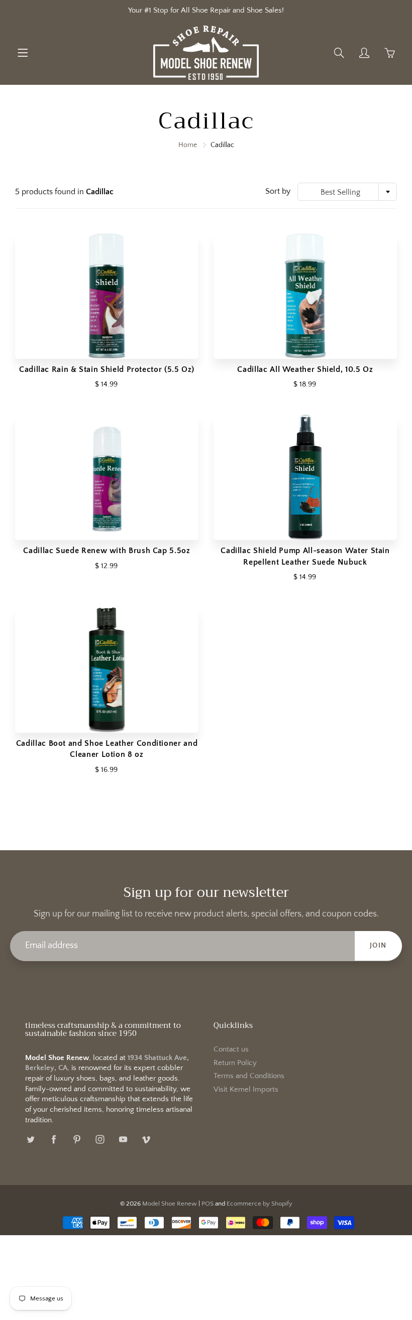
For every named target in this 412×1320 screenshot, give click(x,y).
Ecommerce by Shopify (259, 1203)
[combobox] (347, 192)
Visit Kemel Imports (246, 1090)
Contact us (231, 1049)
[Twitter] (30, 1139)
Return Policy (235, 1063)
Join (378, 946)
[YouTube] (123, 1139)
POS (207, 1203)
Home (187, 145)
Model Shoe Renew (169, 1203)
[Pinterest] (76, 1139)
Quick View (107, 296)
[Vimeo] (146, 1139)
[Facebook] (53, 1139)
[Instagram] (100, 1139)
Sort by (277, 191)
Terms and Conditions (249, 1076)
